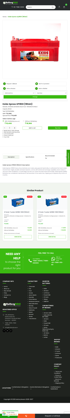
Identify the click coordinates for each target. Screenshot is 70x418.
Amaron (46, 291)
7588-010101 (37, 261)
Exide (45, 288)
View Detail (18, 237)
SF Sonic (46, 297)
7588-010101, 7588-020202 (11, 324)
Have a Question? (68, 158)
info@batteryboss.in (11, 327)
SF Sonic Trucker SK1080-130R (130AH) (51, 212)
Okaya (46, 299)
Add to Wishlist (42, 88)
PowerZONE (47, 295)
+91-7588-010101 (18, 7)
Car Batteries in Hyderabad (56, 388)
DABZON (46, 301)
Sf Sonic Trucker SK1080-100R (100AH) (16, 212)
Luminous (46, 293)
